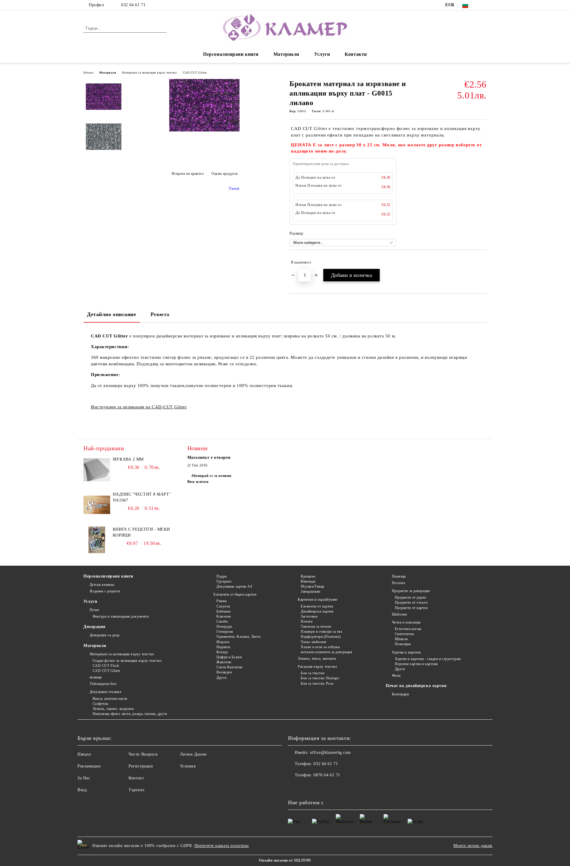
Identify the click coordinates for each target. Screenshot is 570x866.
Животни (223, 662)
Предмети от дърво (410, 597)
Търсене (136, 790)
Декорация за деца (104, 635)
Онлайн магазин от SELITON (285, 860)
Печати (306, 621)
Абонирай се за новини (211, 476)
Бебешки (223, 611)
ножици (96, 677)
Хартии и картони (406, 652)
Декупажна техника (105, 692)
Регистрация (141, 766)
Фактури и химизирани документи (120, 616)
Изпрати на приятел (188, 174)
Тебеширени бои (103, 684)
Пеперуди (224, 626)
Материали (286, 54)
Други (221, 677)
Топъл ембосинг (314, 642)
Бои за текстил (313, 673)
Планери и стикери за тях (321, 631)
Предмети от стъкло (411, 602)
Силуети (223, 606)
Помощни (403, 644)
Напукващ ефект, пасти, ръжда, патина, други (130, 714)
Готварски (224, 631)
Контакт (136, 778)
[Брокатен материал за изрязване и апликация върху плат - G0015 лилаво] (204, 130)
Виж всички (198, 482)
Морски (222, 642)
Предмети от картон (411, 608)
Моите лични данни (473, 845)
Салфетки (100, 704)
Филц (396, 675)
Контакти (356, 54)
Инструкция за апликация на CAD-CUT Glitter (139, 407)
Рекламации (89, 766)
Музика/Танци (312, 586)
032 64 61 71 (133, 5)
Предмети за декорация (411, 591)
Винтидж (308, 581)
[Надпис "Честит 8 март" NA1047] (96, 504)
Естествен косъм (408, 629)
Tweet (234, 188)
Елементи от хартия (317, 606)
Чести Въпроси (143, 754)
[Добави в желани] (482, 262)
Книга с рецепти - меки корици (141, 532)
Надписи (223, 647)
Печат (94, 610)
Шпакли (401, 639)
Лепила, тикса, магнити (317, 658)
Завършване (310, 591)
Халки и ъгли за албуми (320, 647)
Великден (224, 672)
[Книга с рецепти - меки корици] (96, 539)
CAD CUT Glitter (195, 72)
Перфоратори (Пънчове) (321, 637)
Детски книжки (102, 585)
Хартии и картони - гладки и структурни (428, 659)
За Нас (83, 778)
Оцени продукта (224, 174)
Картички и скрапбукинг (318, 599)
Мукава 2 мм (128, 459)
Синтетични (404, 634)
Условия (188, 766)
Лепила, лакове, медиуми (113, 709)
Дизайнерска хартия (317, 611)
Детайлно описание (111, 314)
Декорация (94, 626)
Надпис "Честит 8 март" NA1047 (142, 497)
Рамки (221, 601)
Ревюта (160, 314)
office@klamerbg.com (330, 752)
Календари (400, 694)
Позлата (398, 583)
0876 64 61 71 (327, 775)
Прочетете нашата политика (221, 845)
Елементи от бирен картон (234, 594)
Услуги (322, 54)
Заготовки (309, 616)
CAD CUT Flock (106, 666)
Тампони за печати (316, 626)
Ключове (223, 616)
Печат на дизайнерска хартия (416, 685)
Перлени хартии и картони (416, 664)
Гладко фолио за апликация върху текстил (127, 661)
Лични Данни (193, 754)
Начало (88, 72)
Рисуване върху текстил (317, 666)
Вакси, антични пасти (110, 699)
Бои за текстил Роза (317, 683)
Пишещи (399, 576)
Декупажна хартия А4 (234, 586)
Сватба (222, 621)
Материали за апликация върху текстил (149, 72)
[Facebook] (483, 5)
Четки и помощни (406, 622)
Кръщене (308, 576)
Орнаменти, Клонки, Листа (238, 637)
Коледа (222, 652)
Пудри (221, 576)
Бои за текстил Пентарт (320, 678)
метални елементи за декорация (326, 652)
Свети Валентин (229, 667)
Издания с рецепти (105, 591)
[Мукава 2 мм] (96, 469)
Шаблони (399, 614)
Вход (82, 790)
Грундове (224, 581)
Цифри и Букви (229, 657)
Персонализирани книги (231, 54)
